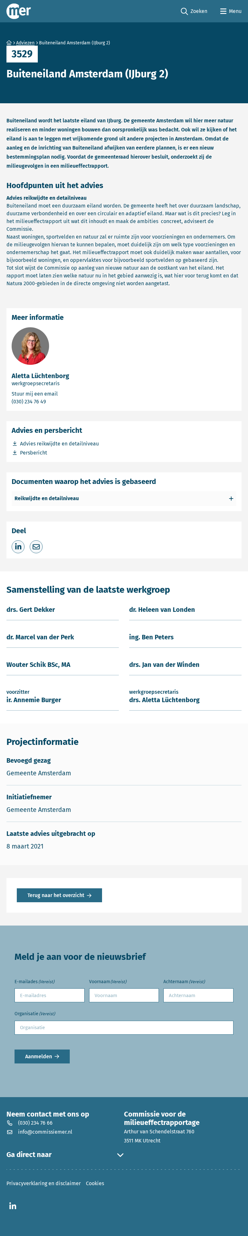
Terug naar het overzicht (55, 895)
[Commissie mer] (18, 11)
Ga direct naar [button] (29, 1155)
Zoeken (194, 11)
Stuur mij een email (64, 393)
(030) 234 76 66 (35, 1123)
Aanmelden (38, 1056)
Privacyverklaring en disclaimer (43, 1183)
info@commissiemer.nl (45, 1132)
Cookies (95, 1183)
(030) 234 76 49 (55, 401)
